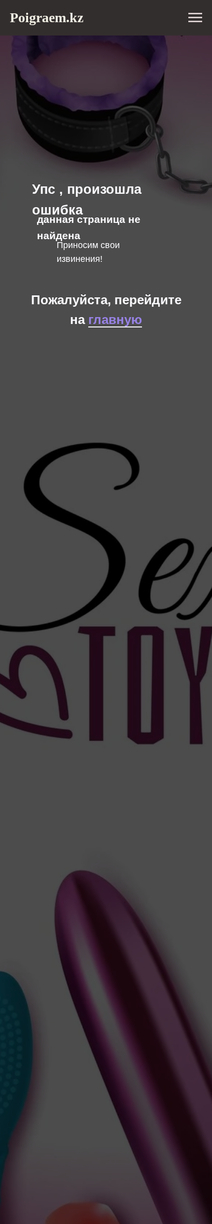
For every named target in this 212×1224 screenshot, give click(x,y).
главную (115, 319)
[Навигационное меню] (195, 18)
